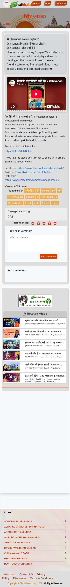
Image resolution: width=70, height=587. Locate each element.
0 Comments (18, 270)
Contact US (26, 574)
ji (37, 197)
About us (9, 574)
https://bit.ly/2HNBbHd (18, 151)
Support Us (60, 3)
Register (36, 3)
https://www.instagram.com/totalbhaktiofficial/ (32, 180)
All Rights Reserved (53, 583)
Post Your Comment (20, 231)
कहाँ (53, 191)
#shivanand (47, 197)
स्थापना (45, 191)
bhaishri (30, 197)
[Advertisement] (35, 443)
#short (45, 203)
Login (47, 3)
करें (59, 191)
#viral (28, 203)
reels (36, 203)
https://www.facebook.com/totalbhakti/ (41, 168)
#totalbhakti (15, 203)
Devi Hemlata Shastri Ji (18, 564)
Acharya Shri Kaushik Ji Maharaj (24, 526)
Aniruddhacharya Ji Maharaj (22, 537)
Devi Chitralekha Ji (15, 558)
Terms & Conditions (41, 578)
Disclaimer (19, 578)
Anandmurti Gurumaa (17, 532)
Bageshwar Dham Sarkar (20, 548)
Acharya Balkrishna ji (18, 521)
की (37, 191)
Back (7, 24)
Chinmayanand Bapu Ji (17, 553)
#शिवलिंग (29, 191)
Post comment (48, 256)
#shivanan (17, 197)
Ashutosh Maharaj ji (17, 542)
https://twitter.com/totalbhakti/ (33, 172)
